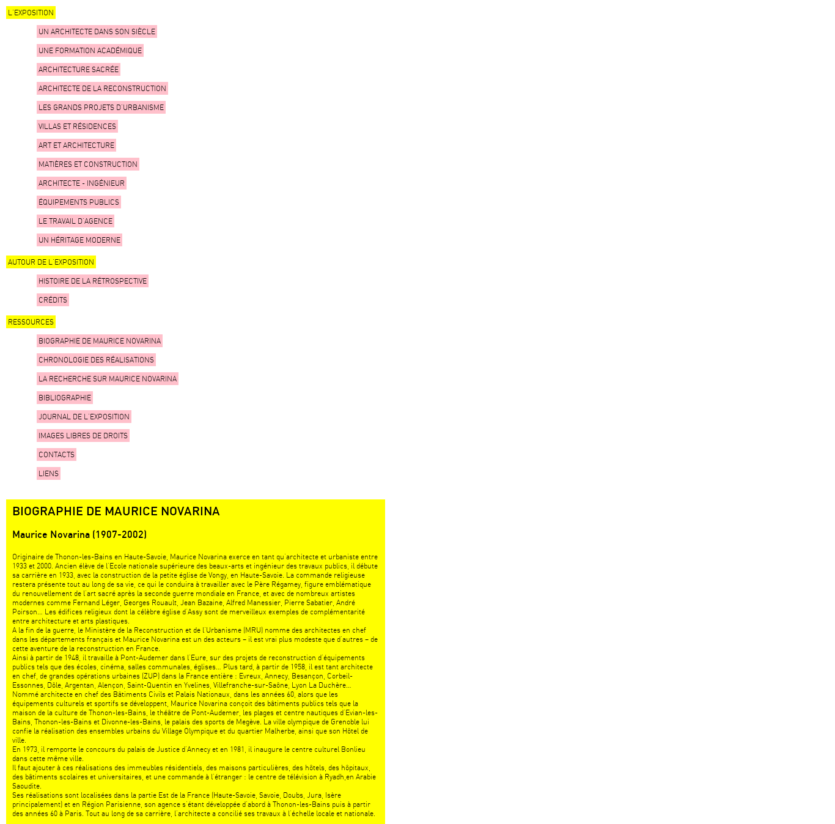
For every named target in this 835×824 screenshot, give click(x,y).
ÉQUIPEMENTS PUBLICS (79, 202)
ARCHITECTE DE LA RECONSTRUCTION (102, 88)
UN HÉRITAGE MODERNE (79, 240)
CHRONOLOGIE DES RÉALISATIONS (96, 359)
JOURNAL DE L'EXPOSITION (84, 416)
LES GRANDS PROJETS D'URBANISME (101, 107)
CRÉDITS (53, 299)
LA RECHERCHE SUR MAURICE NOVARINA (108, 378)
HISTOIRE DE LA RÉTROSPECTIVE (93, 280)
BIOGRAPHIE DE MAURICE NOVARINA (100, 340)
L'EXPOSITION (31, 12)
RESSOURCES (31, 321)
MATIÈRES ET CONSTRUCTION (88, 164)
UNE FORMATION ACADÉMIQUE (90, 50)
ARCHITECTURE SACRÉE (79, 69)
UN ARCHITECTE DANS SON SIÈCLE (97, 31)
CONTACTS (57, 454)
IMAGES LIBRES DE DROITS (83, 435)
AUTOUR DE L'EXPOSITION (51, 262)
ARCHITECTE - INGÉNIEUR (82, 183)
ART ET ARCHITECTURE (76, 145)
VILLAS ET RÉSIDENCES (77, 126)
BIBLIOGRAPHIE (65, 397)
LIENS (49, 473)
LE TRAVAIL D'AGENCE (75, 221)
